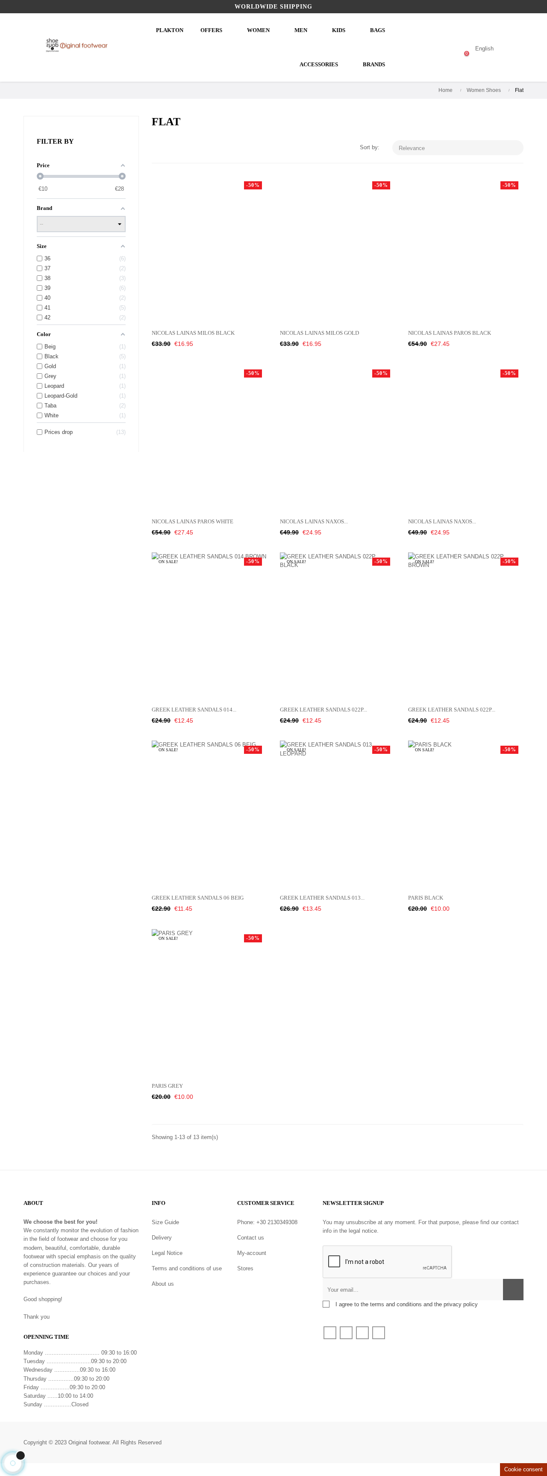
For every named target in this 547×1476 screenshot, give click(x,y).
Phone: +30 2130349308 (267, 1222)
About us (163, 1284)
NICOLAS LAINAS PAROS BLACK (449, 333)
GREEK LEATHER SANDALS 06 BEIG (198, 897)
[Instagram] (378, 1332)
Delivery (162, 1237)
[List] (170, 148)
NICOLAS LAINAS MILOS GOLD (319, 333)
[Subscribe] (513, 1289)
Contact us (250, 1237)
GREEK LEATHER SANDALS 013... (322, 897)
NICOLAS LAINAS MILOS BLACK (193, 333)
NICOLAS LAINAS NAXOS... (314, 521)
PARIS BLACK (425, 897)
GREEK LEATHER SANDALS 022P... (323, 709)
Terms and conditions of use (187, 1268)
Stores (245, 1268)
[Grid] (157, 148)
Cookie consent (523, 1469)
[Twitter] (346, 1332)
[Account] (432, 49)
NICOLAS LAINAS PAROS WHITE (192, 521)
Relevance (459, 147)
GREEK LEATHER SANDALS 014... (194, 709)
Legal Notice (167, 1253)
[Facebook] (329, 1332)
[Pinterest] (362, 1332)
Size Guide (165, 1222)
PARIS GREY (167, 1086)
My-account (251, 1253)
